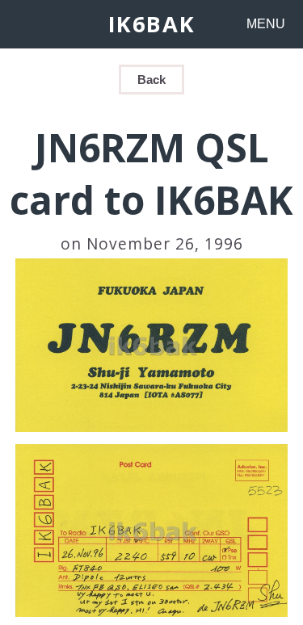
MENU (265, 24)
